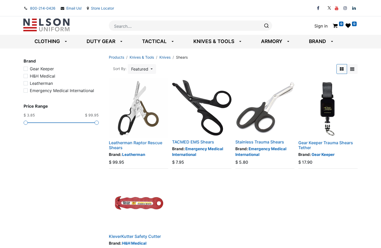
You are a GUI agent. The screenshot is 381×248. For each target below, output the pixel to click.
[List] (352, 69)
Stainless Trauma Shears (259, 141)
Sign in (321, 26)
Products (116, 57)
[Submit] (266, 25)
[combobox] (190, 25)
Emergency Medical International (62, 90)
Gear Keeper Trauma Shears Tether (325, 145)
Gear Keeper (42, 68)
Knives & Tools (142, 57)
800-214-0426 (43, 8)
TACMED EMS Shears (193, 141)
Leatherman (41, 83)
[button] (142, 69)
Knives (165, 57)
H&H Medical (42, 76)
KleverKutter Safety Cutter (135, 236)
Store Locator (102, 8)
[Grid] (341, 69)
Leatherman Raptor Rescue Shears (135, 145)
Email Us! (74, 8)
